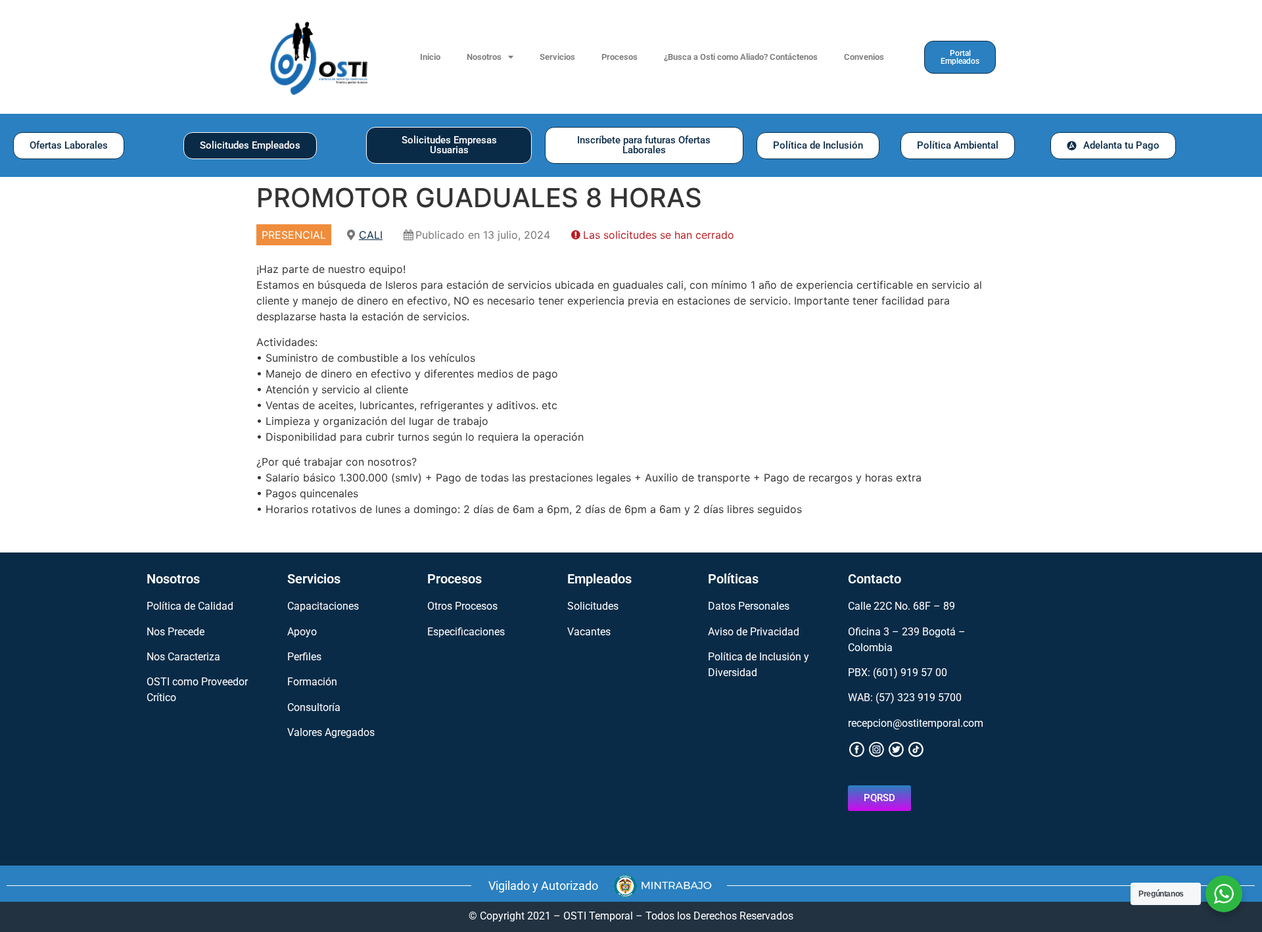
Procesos (619, 57)
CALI (371, 234)
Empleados (599, 579)
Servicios (557, 57)
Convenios (864, 57)
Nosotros (484, 57)
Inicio (430, 57)
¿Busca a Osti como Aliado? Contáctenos (741, 57)
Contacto (874, 579)
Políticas (733, 579)
